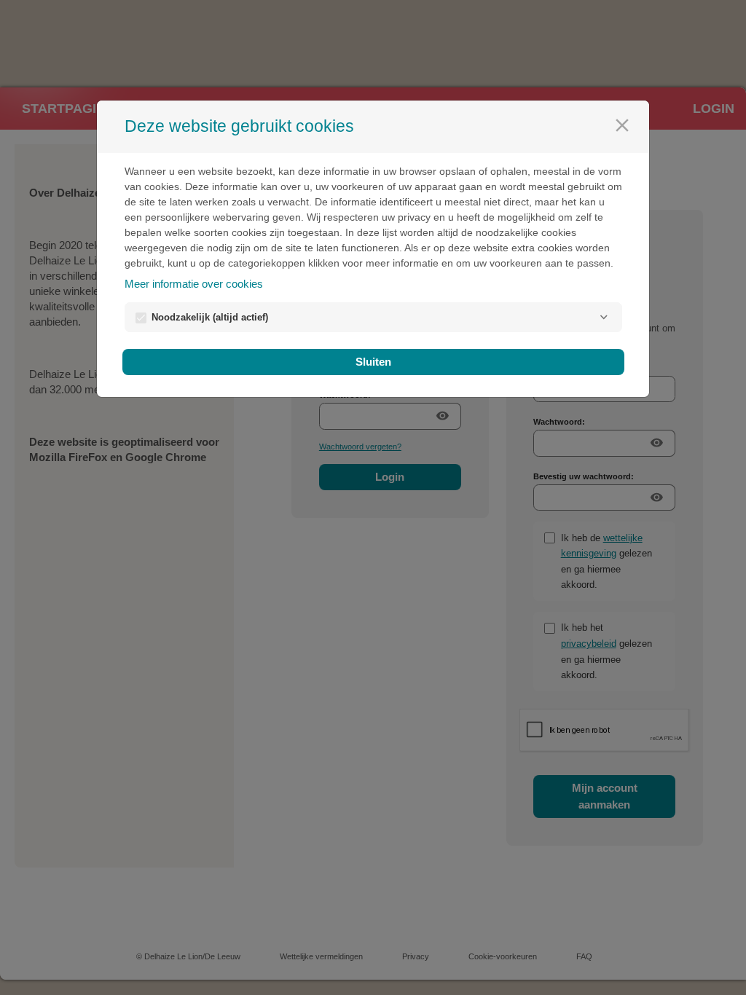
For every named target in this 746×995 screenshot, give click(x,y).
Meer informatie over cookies (194, 284)
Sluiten (373, 361)
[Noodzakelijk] (604, 317)
